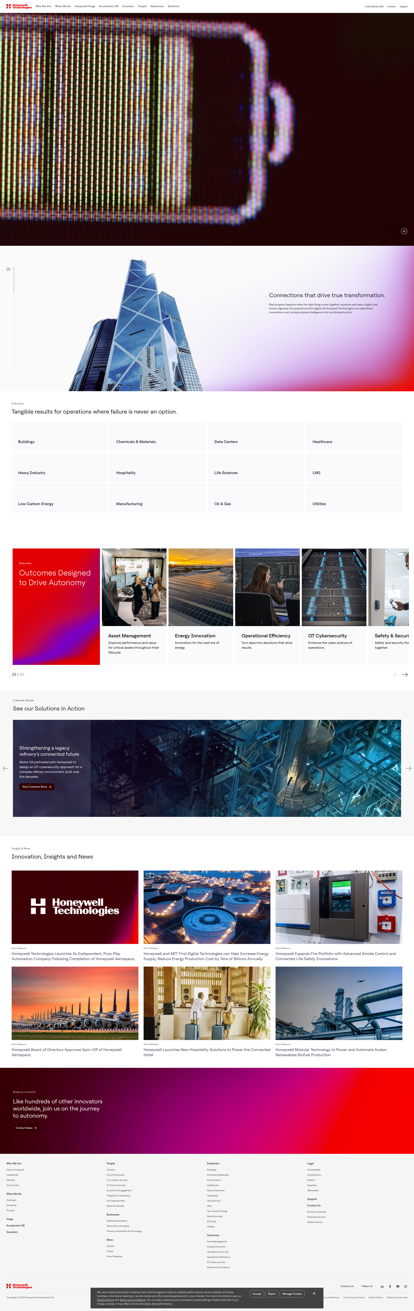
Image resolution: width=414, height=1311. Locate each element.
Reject (272, 1293)
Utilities (211, 1226)
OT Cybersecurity (216, 1262)
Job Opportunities (116, 1200)
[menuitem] (43, 6)
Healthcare (213, 1185)
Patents (311, 1180)
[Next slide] (408, 768)
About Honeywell (15, 1169)
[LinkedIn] (382, 1286)
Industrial (11, 1205)
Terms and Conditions (133, 1299)
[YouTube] (398, 1286)
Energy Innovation (216, 1246)
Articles (110, 1246)
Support (404, 6)
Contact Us (314, 1205)
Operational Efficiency (218, 1257)
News (110, 1239)
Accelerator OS (15, 1225)
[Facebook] (390, 1286)
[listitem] (60, 436)
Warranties (313, 1190)
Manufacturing (214, 1216)
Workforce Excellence (218, 1267)
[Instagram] (406, 1286)
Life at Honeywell (116, 1175)
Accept (257, 1293)
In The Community (116, 1185)
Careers (111, 1169)
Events (110, 1251)
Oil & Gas (211, 1221)
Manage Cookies (292, 1293)
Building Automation (117, 1220)
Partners (10, 1180)
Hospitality (212, 1195)
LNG (209, 1206)
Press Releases (114, 1256)
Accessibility (313, 1169)
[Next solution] (405, 674)
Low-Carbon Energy (217, 1211)
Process (10, 1210)
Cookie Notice (105, 1299)
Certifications (314, 1175)
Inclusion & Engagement (119, 1190)
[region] (207, 129)
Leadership (12, 1175)
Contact (391, 6)
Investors (12, 1232)
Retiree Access (315, 1222)
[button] (404, 231)
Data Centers (214, 1180)
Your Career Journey (117, 1180)
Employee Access (316, 1217)
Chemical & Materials (218, 1175)
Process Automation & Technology (124, 1231)
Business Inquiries (316, 1211)
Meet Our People (115, 1206)
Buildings (11, 1200)
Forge (9, 1219)
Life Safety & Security (218, 1252)
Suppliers (312, 1185)
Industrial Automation (118, 1226)
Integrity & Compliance (119, 1195)
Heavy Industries (216, 1190)
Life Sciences (214, 1200)
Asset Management (217, 1241)
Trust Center (12, 1185)
